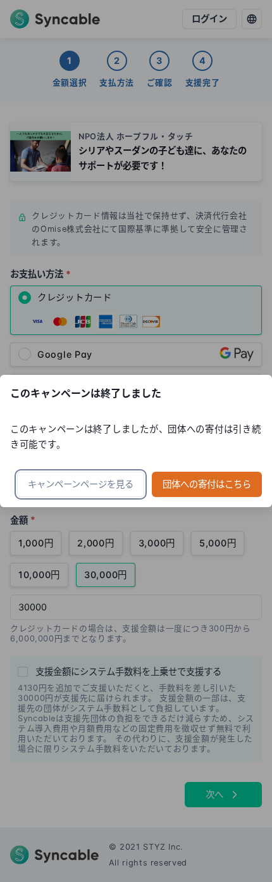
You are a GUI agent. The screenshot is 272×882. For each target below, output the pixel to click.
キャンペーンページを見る (80, 484)
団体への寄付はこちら (207, 484)
